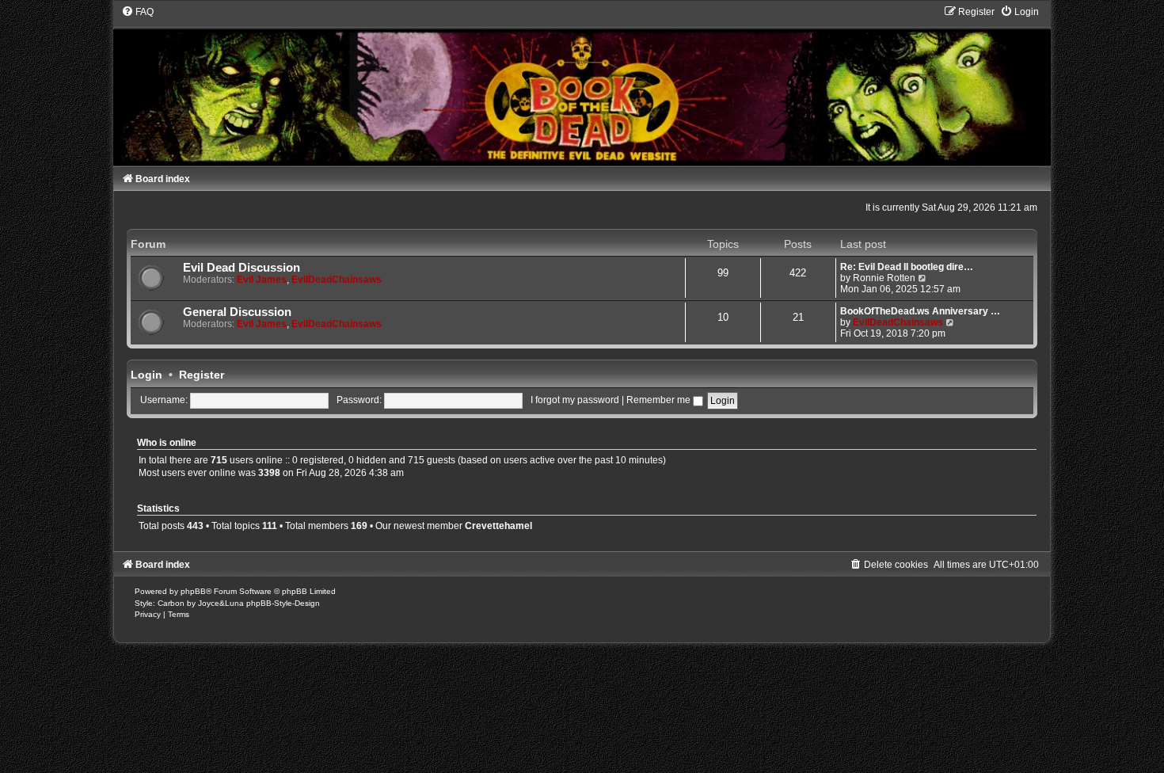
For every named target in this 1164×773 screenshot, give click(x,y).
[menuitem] (137, 11)
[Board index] (582, 85)
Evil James (262, 279)
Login (146, 374)
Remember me (659, 400)
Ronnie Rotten (884, 278)
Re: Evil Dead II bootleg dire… (906, 266)
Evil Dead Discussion (241, 267)
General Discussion (237, 312)
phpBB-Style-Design (283, 603)
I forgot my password (575, 400)
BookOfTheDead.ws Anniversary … (920, 311)
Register (201, 374)
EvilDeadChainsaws (336, 279)
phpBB (193, 591)
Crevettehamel (498, 525)
